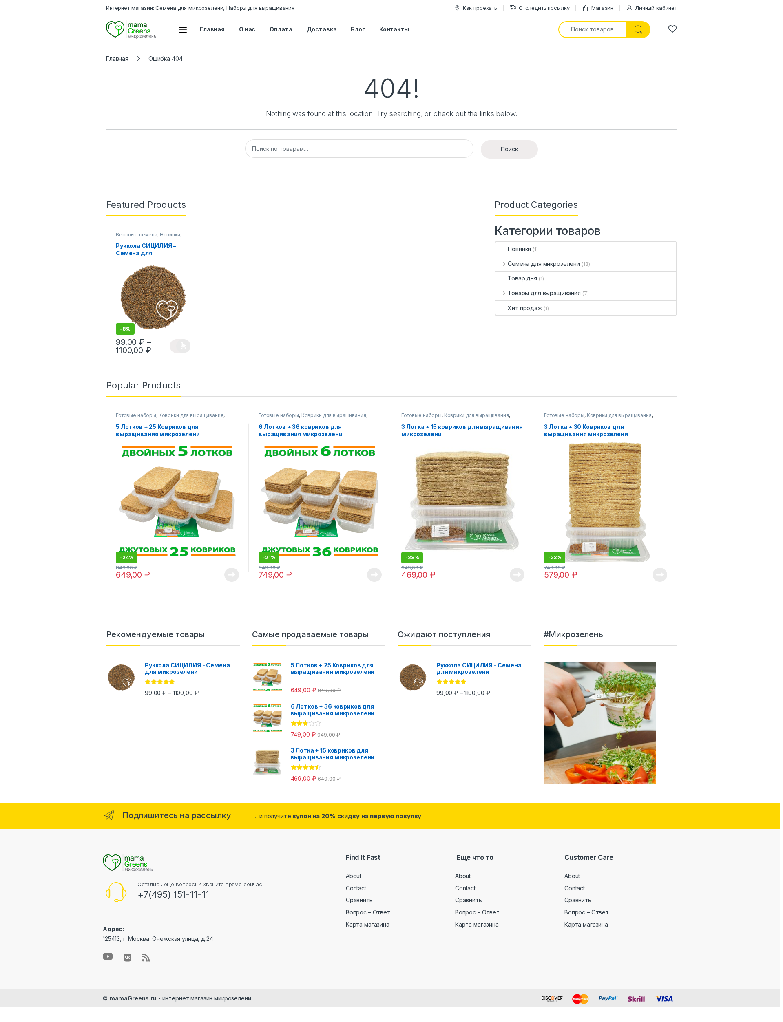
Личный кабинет (656, 7)
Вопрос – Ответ (368, 912)
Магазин (602, 7)
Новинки (170, 235)
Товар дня (522, 278)
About (353, 875)
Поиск (509, 149)
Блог (358, 29)
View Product (180, 346)
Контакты (394, 29)
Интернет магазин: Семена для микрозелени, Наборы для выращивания (200, 7)
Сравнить (359, 899)
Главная (212, 29)
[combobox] (592, 29)
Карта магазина (367, 924)
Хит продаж (525, 308)
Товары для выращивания (544, 292)
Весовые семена (136, 235)
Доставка (322, 29)
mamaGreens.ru (133, 998)
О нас (247, 29)
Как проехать (480, 7)
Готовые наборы (136, 415)
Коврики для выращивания (191, 415)
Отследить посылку (544, 7)
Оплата (281, 29)
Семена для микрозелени (544, 263)
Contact (356, 888)
